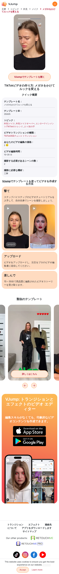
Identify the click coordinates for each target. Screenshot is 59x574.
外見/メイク (9, 123)
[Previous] (25, 385)
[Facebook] (34, 554)
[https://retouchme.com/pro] (29, 544)
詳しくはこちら (29, 374)
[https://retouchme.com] (42, 538)
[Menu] (54, 4)
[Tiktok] (16, 554)
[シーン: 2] (42, 226)
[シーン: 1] (16, 226)
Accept (23, 570)
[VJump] (10, 3)
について (12, 527)
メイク (35, 9)
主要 (4, 9)
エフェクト (34, 524)
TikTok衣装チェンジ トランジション (20, 136)
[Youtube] (42, 554)
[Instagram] (25, 554)
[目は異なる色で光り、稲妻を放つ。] (18, 479)
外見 (25, 9)
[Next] (34, 385)
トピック (14, 9)
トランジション (15, 524)
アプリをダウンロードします (37, 527)
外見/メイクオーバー (25, 123)
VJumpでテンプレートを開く (29, 76)
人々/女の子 (29, 126)
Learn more (37, 569)
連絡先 (48, 524)
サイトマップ (29, 531)
